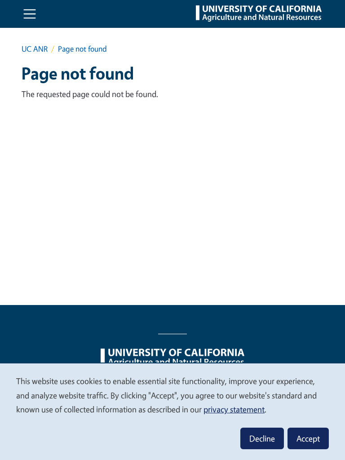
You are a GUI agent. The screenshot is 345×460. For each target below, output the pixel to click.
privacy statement (234, 409)
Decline (262, 438)
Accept (308, 438)
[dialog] (172, 411)
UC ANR (35, 48)
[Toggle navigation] (29, 14)
